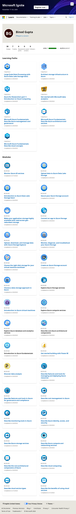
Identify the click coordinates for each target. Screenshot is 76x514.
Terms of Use (6, 511)
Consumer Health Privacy (60, 508)
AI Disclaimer (6, 508)
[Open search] (66, 17)
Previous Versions (18, 508)
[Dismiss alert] (72, 4)
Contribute (37, 508)
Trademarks (16, 511)
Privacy (45, 508)
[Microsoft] (3, 17)
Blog (28, 508)
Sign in (71, 17)
